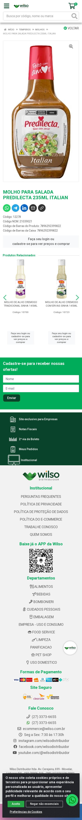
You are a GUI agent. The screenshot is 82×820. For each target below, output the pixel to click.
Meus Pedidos (28, 449)
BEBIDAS (43, 594)
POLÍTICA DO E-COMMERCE (41, 519)
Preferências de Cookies (26, 811)
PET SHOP (44, 655)
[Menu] (6, 6)
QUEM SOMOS (41, 535)
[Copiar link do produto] (42, 208)
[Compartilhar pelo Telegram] (15, 208)
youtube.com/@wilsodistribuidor (43, 753)
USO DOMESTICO (43, 663)
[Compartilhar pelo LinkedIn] (24, 208)
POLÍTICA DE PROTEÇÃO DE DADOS (41, 512)
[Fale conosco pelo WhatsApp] (72, 800)
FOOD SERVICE (43, 632)
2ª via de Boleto (29, 439)
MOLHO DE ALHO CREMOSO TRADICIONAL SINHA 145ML (20, 303)
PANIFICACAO (41, 647)
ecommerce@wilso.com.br (43, 729)
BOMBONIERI (43, 602)
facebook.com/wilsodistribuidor (43, 747)
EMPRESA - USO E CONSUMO (41, 625)
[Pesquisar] (74, 16)
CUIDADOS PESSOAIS (43, 609)
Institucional (29, 460)
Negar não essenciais (44, 803)
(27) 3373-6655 (43, 723)
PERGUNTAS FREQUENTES (41, 497)
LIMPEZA (43, 640)
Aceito (16, 803)
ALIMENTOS (43, 587)
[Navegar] (5, 297)
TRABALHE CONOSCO (41, 527)
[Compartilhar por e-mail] (33, 208)
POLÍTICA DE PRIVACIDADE (41, 504)
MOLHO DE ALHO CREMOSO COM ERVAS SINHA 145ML (61, 303)
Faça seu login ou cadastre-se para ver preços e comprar (41, 241)
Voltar (73, 28)
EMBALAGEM (43, 617)
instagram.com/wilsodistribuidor (43, 741)
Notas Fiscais (28, 429)
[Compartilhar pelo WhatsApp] (7, 208)
